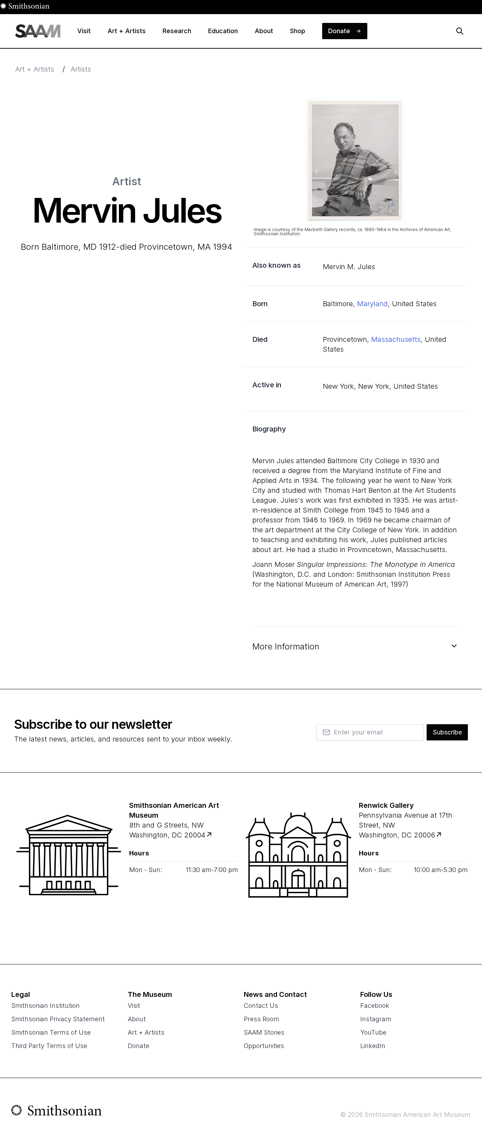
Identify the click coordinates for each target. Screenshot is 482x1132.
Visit (134, 1005)
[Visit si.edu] (56, 1112)
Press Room (261, 1019)
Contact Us (261, 1005)
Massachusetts (396, 339)
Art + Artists (34, 69)
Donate (138, 1045)
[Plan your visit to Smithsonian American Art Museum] (209, 835)
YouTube (373, 1032)
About (137, 1019)
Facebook (374, 1005)
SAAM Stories (264, 1032)
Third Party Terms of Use (49, 1045)
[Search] (460, 31)
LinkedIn (372, 1045)
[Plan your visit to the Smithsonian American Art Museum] (68, 868)
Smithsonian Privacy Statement (58, 1019)
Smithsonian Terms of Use (51, 1032)
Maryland (372, 303)
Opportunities (264, 1045)
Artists (81, 69)
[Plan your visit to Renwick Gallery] (439, 835)
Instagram (375, 1019)
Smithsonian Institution (45, 1005)
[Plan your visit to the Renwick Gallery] (298, 868)
